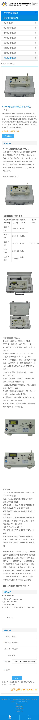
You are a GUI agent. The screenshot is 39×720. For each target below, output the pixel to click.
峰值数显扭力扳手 (13, 577)
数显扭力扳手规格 (12, 573)
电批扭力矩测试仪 (11, 13)
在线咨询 (8, 136)
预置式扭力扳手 (26, 580)
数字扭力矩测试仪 (10, 33)
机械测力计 (26, 564)
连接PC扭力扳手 (23, 552)
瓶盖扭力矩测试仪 (10, 38)
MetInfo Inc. (19, 711)
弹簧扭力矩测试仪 (10, 53)
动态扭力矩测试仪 (10, 48)
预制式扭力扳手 (17, 561)
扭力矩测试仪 (8, 23)
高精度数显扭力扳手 (13, 564)
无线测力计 (13, 567)
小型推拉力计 (14, 555)
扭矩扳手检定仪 (18, 570)
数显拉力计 (24, 555)
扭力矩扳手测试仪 (10, 28)
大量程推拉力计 (24, 567)
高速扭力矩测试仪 (10, 43)
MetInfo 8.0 (19, 706)
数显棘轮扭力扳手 (12, 580)
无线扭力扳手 (19, 558)
